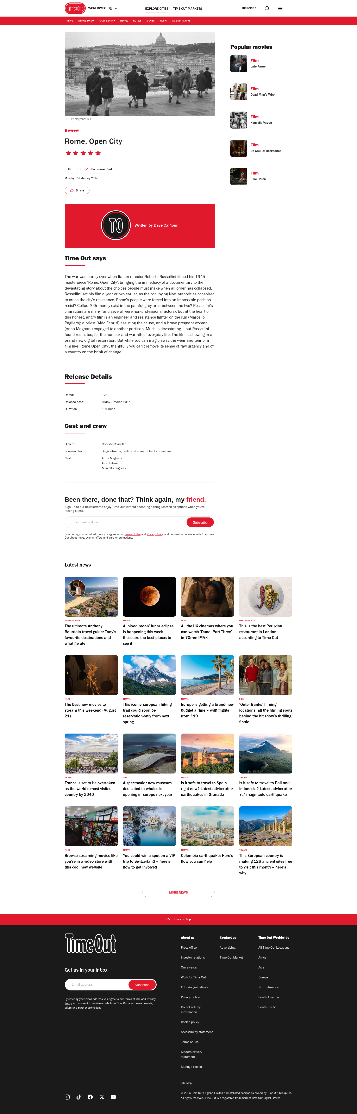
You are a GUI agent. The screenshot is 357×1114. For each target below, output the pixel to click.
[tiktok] (78, 1097)
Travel (124, 21)
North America (268, 987)
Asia (261, 968)
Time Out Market (182, 21)
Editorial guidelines (194, 987)
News (70, 21)
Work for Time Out (193, 977)
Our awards (189, 968)
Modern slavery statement (191, 1055)
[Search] (267, 8)
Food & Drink (107, 21)
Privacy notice (190, 997)
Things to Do (86, 21)
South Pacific (267, 1007)
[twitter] (101, 1097)
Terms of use (190, 1042)
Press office (189, 948)
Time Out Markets (187, 9)
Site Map (186, 1083)
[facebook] (90, 1097)
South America (268, 997)
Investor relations (193, 958)
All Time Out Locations (273, 948)
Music (163, 21)
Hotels (137, 21)
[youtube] (113, 1097)
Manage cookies (192, 1067)
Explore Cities (156, 9)
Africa (262, 958)
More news (178, 893)
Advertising (228, 948)
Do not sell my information (191, 1010)
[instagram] (67, 1097)
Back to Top (182, 919)
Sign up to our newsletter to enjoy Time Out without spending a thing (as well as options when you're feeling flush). (135, 509)
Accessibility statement (197, 1032)
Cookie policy (190, 1022)
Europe (263, 977)
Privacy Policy (155, 534)
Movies (150, 21)
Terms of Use (132, 534)
